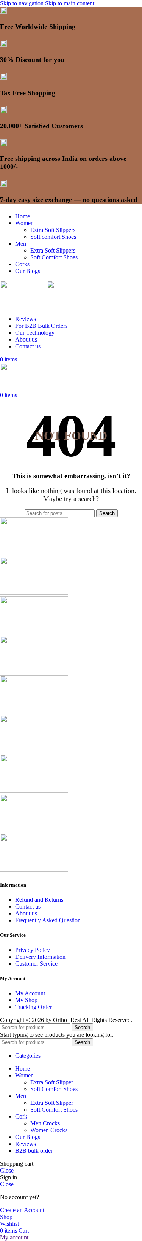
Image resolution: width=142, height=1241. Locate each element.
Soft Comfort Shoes (54, 257)
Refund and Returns (39, 899)
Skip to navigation (22, 3)
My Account (30, 993)
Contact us (28, 906)
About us (26, 913)
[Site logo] (23, 306)
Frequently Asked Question (48, 920)
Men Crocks (45, 1123)
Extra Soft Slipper (51, 1082)
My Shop (26, 1000)
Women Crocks (48, 1130)
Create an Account (22, 1210)
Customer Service (36, 963)
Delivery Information (40, 956)
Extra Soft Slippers (52, 230)
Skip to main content (69, 3)
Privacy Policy (32, 950)
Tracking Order (33, 1007)
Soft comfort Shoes (53, 237)
